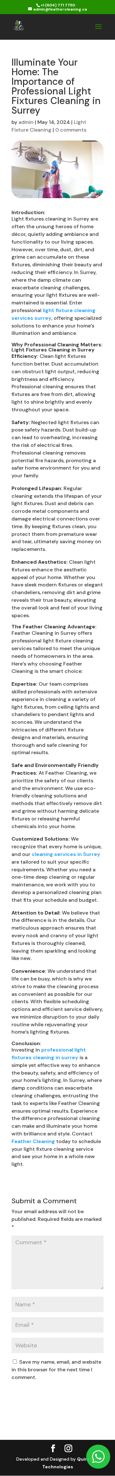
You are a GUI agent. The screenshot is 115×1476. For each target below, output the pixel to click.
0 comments (70, 129)
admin (26, 122)
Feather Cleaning (33, 1141)
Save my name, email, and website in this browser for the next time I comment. (56, 1370)
